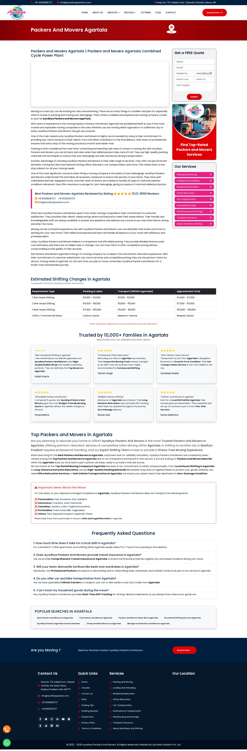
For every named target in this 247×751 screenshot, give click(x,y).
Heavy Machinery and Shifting (128, 728)
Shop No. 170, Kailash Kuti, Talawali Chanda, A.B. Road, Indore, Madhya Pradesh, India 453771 (57, 686)
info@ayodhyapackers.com (75, 2)
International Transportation (127, 711)
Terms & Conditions (91, 728)
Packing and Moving (187, 174)
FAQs (158, 12)
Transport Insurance (187, 217)
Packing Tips (87, 705)
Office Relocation (185, 193)
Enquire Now (213, 12)
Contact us (87, 693)
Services (112, 12)
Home (85, 12)
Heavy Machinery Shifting (189, 223)
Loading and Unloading (188, 180)
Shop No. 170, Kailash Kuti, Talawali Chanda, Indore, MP (186, 2)
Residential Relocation (188, 186)
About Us (97, 12)
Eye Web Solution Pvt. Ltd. (166, 744)
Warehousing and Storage (190, 211)
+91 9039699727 (49, 702)
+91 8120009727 (66, 198)
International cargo (186, 205)
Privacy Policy (88, 722)
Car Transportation (186, 199)
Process (129, 12)
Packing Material (89, 711)
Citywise (146, 12)
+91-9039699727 (43, 2)
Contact (171, 12)
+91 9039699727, (46, 198)
